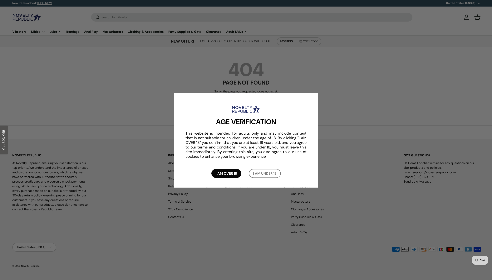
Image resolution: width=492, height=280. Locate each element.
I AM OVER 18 (226, 173)
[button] (4, 140)
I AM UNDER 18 (265, 173)
